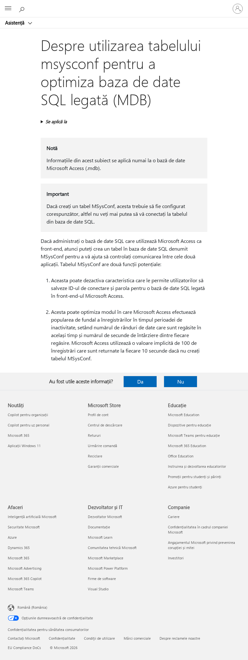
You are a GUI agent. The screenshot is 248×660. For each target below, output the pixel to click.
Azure (12, 537)
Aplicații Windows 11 (24, 445)
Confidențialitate (62, 638)
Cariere (174, 516)
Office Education (180, 456)
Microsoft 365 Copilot (25, 578)
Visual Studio (98, 588)
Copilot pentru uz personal (28, 425)
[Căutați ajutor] (22, 8)
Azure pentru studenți (185, 487)
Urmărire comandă (102, 445)
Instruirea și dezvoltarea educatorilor (197, 466)
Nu (180, 381)
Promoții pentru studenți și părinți (194, 476)
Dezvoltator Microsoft (105, 516)
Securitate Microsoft (24, 527)
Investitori (176, 557)
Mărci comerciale (137, 638)
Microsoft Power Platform (108, 568)
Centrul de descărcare (105, 425)
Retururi (94, 435)
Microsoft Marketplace (105, 557)
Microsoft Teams (21, 588)
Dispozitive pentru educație (189, 425)
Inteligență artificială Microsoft (32, 516)
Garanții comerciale (103, 466)
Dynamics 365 (19, 547)
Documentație (99, 527)
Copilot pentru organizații (28, 414)
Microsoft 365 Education (187, 445)
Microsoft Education (183, 414)
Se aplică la (56, 121)
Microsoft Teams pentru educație (194, 435)
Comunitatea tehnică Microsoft (112, 547)
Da (140, 381)
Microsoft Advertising (24, 568)
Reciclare (95, 456)
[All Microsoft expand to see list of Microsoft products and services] (8, 8)
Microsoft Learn (100, 537)
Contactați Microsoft (24, 638)
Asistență (15, 22)
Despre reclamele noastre (180, 638)
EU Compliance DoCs (24, 647)
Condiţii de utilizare (99, 638)
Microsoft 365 (18, 435)
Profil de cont (98, 414)
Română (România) (32, 607)
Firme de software (102, 578)
